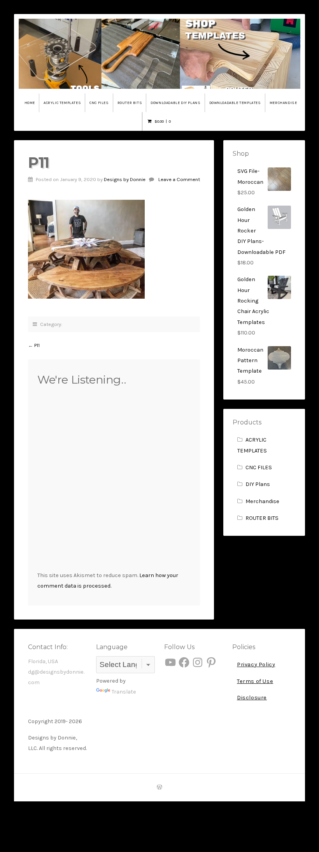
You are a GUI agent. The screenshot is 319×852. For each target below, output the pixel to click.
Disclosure (252, 697)
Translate (124, 691)
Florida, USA (43, 661)
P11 (37, 345)
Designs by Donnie (124, 179)
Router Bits (129, 103)
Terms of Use (255, 681)
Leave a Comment (179, 179)
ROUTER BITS (262, 518)
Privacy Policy (256, 664)
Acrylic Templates (62, 103)
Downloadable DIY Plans (175, 103)
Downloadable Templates (235, 103)
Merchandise (283, 103)
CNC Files (99, 103)
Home (30, 103)
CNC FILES (258, 467)
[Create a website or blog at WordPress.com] (159, 787)
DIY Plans (257, 484)
